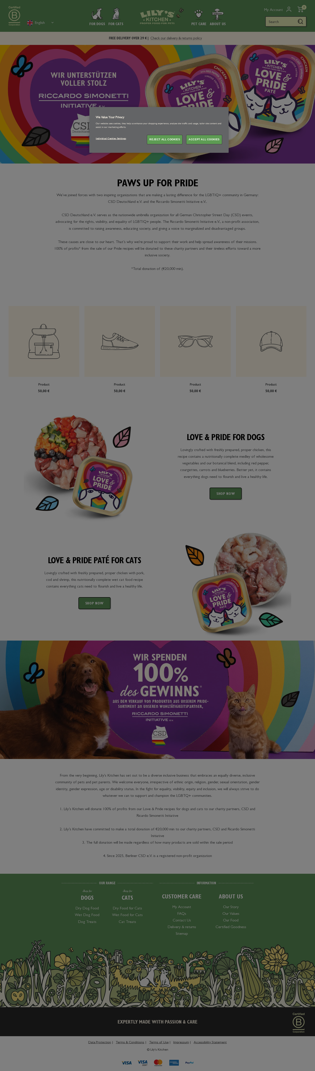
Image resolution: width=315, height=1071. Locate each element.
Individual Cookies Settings (111, 139)
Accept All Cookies (204, 139)
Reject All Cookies (164, 139)
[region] (159, 130)
